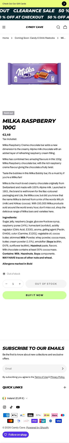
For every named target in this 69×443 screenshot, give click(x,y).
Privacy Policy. (57, 377)
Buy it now (34, 295)
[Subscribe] (62, 368)
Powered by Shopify (37, 427)
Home (6, 38)
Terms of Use (41, 377)
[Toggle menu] (4, 27)
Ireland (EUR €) (15, 398)
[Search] (58, 27)
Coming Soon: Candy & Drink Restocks (35, 38)
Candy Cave (18, 427)
